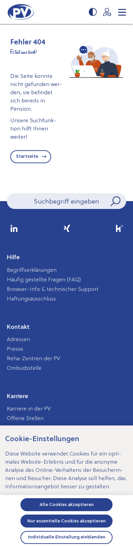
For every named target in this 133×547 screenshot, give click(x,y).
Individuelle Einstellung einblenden (66, 537)
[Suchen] (115, 201)
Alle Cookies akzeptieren (67, 504)
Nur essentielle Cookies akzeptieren (66, 521)
